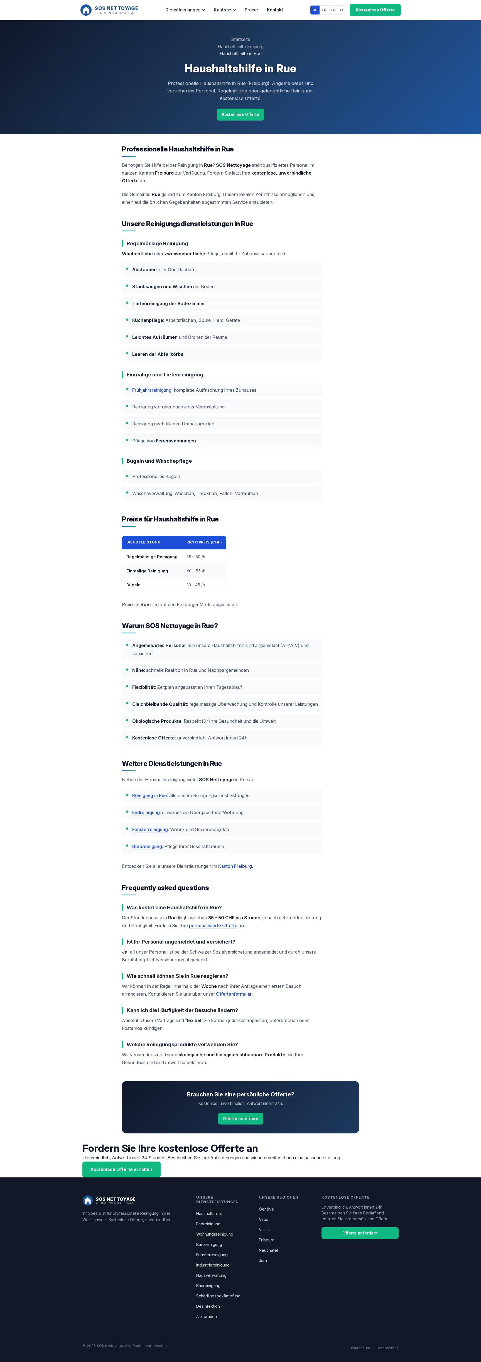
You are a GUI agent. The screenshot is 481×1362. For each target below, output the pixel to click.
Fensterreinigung (150, 829)
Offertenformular (234, 994)
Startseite (240, 39)
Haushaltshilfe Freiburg (241, 46)
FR (324, 10)
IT (342, 10)
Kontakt (275, 10)
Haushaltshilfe (209, 1213)
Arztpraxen (206, 1316)
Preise (251, 10)
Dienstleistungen (183, 10)
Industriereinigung (213, 1265)
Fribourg (266, 1240)
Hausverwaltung (211, 1275)
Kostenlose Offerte (375, 10)
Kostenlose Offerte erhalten (121, 1169)
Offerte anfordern (240, 1118)
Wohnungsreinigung (214, 1234)
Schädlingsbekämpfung (218, 1296)
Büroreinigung (147, 846)
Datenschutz (388, 1348)
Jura (263, 1260)
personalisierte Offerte (213, 925)
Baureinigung (208, 1285)
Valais (264, 1229)
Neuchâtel (268, 1250)
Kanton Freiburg (235, 866)
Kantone (222, 10)
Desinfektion (208, 1306)
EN (333, 10)
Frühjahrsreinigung (151, 390)
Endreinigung (146, 812)
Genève (266, 1209)
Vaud (263, 1219)
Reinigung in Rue (149, 795)
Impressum (360, 1348)
